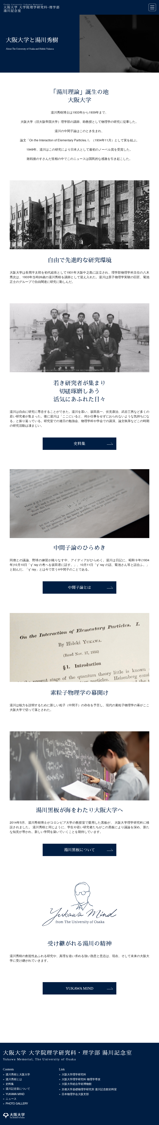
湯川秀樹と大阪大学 (18, 1074)
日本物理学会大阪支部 (75, 1094)
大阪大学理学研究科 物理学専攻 (81, 1079)
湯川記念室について (18, 1088)
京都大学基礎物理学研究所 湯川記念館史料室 (89, 1089)
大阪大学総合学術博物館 (77, 1084)
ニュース (11, 1098)
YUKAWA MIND (79, 988)
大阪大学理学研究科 (74, 1074)
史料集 (79, 444)
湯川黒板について (79, 850)
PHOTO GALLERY (17, 1103)
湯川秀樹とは (14, 1079)
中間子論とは (79, 587)
